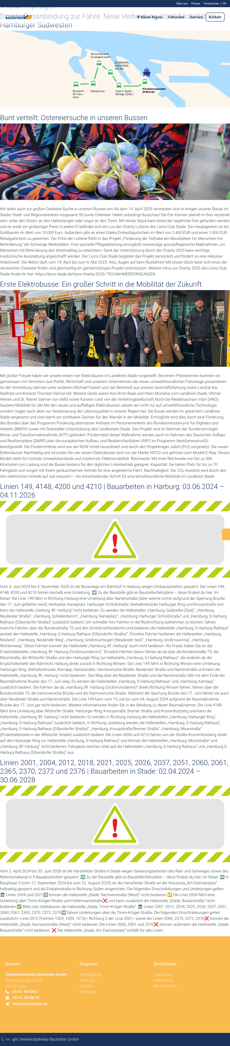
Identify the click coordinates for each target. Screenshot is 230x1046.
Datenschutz (164, 980)
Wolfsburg (88, 992)
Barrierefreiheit (165, 986)
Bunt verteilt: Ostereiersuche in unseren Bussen (74, 117)
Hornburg (87, 980)
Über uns (182, 3)
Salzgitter (87, 986)
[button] (8, 1038)
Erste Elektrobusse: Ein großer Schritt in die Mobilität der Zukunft (101, 284)
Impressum (163, 974)
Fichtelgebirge (91, 974)
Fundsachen (211, 3)
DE (224, 3)
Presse (195, 3)
